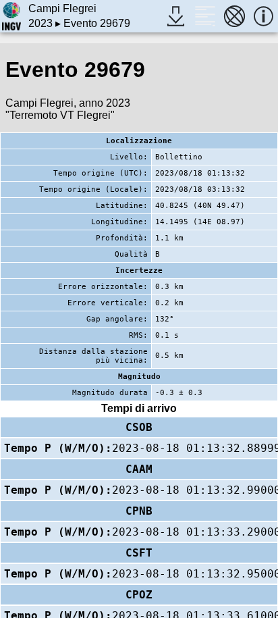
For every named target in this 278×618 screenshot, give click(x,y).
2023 (40, 23)
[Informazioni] (263, 15)
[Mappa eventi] (234, 15)
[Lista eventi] (204, 15)
